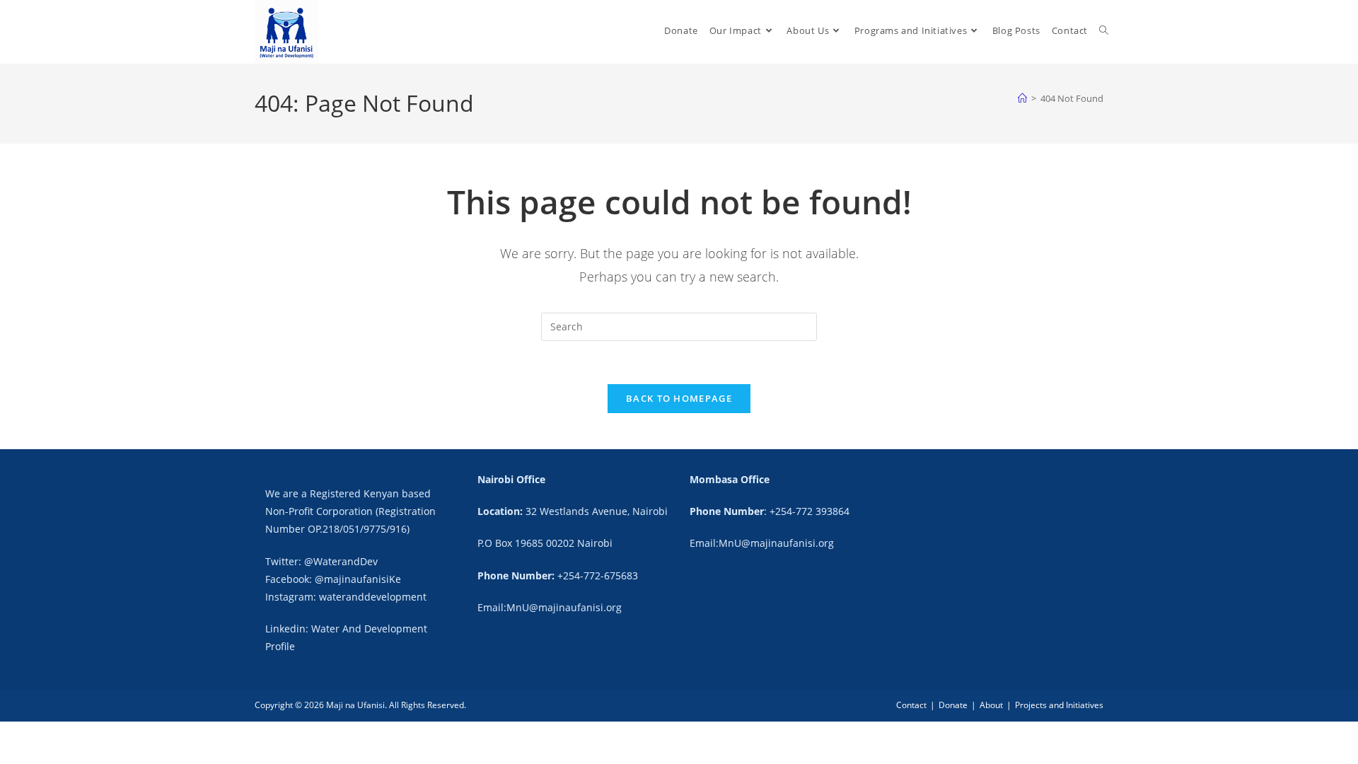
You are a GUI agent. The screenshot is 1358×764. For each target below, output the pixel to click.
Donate (953, 705)
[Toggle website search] (1103, 31)
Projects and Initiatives (1059, 705)
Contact (911, 705)
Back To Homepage (679, 398)
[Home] (1022, 98)
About (991, 705)
